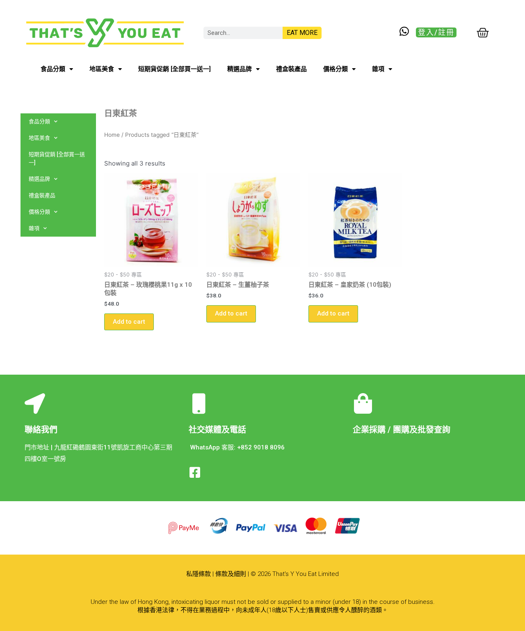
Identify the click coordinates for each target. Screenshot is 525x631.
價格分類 (335, 69)
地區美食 (101, 69)
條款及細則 (230, 574)
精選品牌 (239, 69)
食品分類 (53, 69)
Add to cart (129, 321)
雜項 (378, 69)
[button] (436, 32)
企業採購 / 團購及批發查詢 (401, 430)
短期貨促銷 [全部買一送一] (174, 69)
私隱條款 (198, 574)
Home (112, 134)
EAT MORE (302, 33)
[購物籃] (483, 33)
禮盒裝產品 (291, 69)
